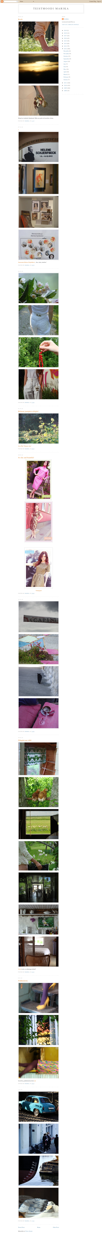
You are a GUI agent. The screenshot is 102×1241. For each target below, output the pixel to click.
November (66, 53)
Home (38, 1227)
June (65, 66)
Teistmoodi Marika (51, 8)
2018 (65, 33)
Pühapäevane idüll (24, 740)
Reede (20, 19)
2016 (65, 38)
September (67, 59)
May (65, 69)
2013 (65, 46)
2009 (65, 88)
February (66, 77)
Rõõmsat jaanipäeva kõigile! (28, 411)
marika (66, 19)
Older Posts (56, 1227)
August (66, 61)
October (66, 56)
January (66, 79)
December (66, 51)
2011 (65, 83)
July (65, 64)
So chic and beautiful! (26, 457)
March (65, 74)
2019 (65, 30)
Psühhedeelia (23, 980)
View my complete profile (70, 24)
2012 (65, 49)
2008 (65, 90)
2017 (65, 36)
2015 (65, 41)
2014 (65, 43)
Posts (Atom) (29, 1231)
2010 (65, 85)
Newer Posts (21, 1227)
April (65, 72)
